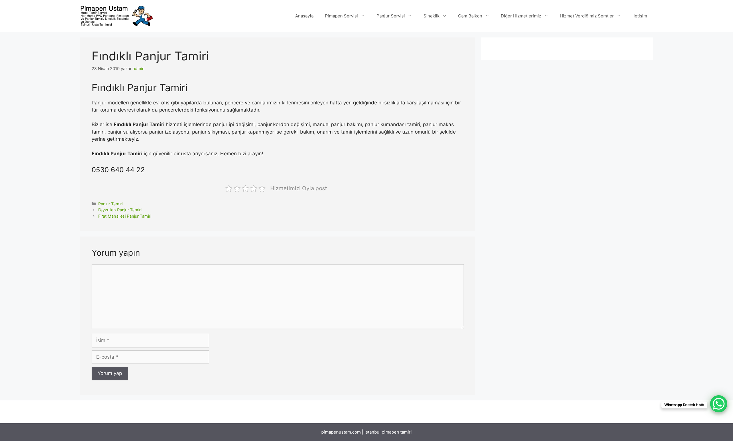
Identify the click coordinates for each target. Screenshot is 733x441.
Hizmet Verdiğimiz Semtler (587, 16)
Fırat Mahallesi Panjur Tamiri (124, 216)
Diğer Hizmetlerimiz (521, 16)
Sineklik (431, 16)
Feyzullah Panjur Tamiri (119, 209)
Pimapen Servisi (341, 16)
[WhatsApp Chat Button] (718, 403)
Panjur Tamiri (110, 203)
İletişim (639, 16)
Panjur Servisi (391, 16)
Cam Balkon (470, 16)
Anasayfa (304, 16)
